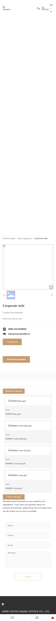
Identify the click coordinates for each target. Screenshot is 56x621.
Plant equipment (25, 238)
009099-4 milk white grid (16, 439)
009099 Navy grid (13, 414)
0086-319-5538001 (17, 329)
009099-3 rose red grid (15, 463)
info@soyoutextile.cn (19, 334)
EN (51, 5)
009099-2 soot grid (14, 488)
